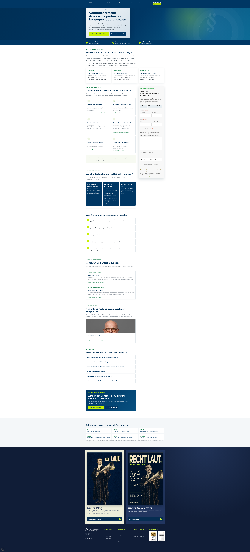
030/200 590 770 (156, 2)
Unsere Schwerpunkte (117, 33)
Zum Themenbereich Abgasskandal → (96, 112)
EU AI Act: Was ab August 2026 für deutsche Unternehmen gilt (136, 495)
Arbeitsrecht (106, 532)
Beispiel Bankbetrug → (118, 112)
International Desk (122, 537)
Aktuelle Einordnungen (139, 534)
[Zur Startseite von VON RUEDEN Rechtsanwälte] (93, 529)
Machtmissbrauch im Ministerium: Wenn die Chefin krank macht (135, 501)
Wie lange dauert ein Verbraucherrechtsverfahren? (102, 380)
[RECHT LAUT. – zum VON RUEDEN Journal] (104, 478)
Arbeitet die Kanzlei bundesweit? (97, 371)
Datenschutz (106, 546)
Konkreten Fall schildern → (119, 150)
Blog (140, 2)
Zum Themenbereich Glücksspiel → (121, 132)
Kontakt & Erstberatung (139, 536)
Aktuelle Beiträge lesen (104, 519)
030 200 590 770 (88, 538)
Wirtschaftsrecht (107, 536)
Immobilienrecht (107, 538)
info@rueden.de (88, 539)
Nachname (154, 112)
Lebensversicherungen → (93, 131)
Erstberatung (157, 4)
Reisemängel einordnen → (93, 149)
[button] (107, 5)
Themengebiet (146, 156)
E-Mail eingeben (144, 121)
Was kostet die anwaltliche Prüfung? (98, 362)
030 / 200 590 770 (111, 407)
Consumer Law (123, 2)
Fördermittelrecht (121, 532)
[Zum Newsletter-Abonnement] (145, 479)
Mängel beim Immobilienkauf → (94, 151)
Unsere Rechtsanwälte (139, 532)
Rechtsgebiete (111, 2)
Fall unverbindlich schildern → (99, 33)
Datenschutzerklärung (145, 176)
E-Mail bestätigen (155, 121)
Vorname (142, 112)
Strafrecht (106, 534)
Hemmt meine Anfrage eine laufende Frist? (100, 376)
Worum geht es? (146, 128)
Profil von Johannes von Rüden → (96, 341)
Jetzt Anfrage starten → (95, 407)
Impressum (101, 546)
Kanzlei (133, 2)
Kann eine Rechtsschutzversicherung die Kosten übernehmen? (105, 366)
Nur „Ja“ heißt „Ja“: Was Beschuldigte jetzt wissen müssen (136, 478)
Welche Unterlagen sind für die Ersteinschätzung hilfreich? (104, 357)
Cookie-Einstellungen (113, 546)
